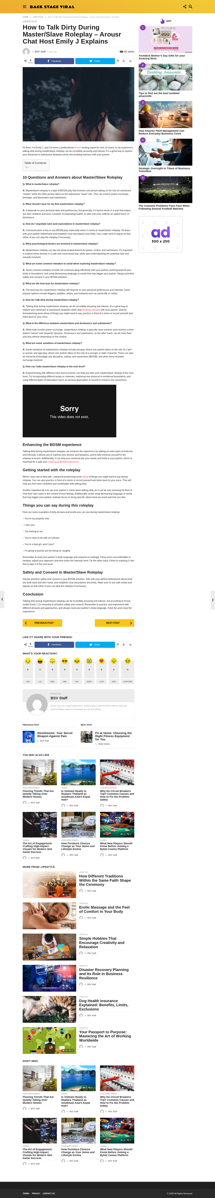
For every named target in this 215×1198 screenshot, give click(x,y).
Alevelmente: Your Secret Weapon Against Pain (55, 734)
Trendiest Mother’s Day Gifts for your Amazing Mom (162, 57)
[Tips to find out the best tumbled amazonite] (165, 77)
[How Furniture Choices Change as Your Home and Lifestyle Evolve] (78, 825)
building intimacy (91, 310)
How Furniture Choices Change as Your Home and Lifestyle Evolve (78, 846)
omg (52, 681)
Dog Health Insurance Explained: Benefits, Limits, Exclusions (103, 1005)
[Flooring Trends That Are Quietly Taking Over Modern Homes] (40, 772)
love (101, 681)
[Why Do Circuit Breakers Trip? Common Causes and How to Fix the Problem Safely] (117, 772)
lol (40, 681)
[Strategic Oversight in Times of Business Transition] (165, 152)
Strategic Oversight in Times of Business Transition (164, 170)
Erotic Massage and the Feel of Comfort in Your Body (104, 909)
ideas (85, 476)
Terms (26, 1193)
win (64, 681)
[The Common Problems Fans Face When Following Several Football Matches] (165, 189)
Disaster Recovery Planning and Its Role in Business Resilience (104, 973)
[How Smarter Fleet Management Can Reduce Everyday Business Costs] (165, 114)
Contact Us (49, 1193)
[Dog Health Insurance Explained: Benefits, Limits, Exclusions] (49, 1009)
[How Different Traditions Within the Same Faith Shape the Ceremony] (49, 884)
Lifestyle (30, 21)
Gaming (26, 840)
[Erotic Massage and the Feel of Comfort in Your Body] (49, 915)
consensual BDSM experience (63, 462)
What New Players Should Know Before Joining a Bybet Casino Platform (116, 846)
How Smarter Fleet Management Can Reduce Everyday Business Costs (161, 132)
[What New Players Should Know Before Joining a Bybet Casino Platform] (117, 825)
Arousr (77, 147)
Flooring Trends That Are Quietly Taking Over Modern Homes (38, 794)
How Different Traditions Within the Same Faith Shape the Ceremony (105, 880)
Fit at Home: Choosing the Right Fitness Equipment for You (113, 736)
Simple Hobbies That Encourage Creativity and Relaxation (101, 942)
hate (114, 681)
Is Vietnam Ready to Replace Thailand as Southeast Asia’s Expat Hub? (75, 795)
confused (127, 681)
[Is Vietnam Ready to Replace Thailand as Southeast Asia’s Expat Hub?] (78, 772)
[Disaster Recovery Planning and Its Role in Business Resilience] (49, 978)
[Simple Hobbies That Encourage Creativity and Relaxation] (49, 947)
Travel (64, 788)
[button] (24, 7)
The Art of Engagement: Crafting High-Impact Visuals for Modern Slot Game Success (37, 847)
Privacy (36, 1193)
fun (28, 681)
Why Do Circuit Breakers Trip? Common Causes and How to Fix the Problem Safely (117, 795)
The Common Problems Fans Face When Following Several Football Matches (164, 207)
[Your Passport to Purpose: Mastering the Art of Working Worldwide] (49, 1040)
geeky (89, 681)
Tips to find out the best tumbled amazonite (159, 94)
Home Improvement (31, 788)
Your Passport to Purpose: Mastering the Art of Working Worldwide (105, 1036)
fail (77, 681)
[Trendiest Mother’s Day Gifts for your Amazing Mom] (165, 39)
